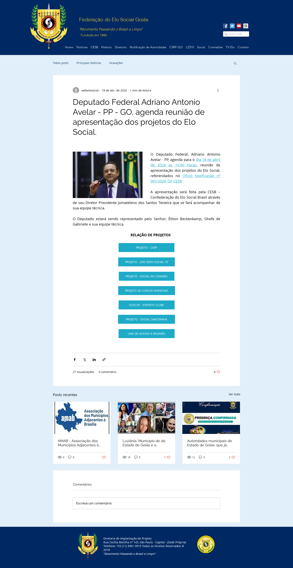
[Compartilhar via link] (104, 359)
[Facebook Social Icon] (225, 26)
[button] (235, 63)
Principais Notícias (89, 63)
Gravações (116, 63)
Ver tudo (234, 394)
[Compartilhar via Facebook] (75, 359)
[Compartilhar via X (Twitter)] (84, 359)
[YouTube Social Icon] (239, 26)
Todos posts (61, 63)
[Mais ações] (217, 90)
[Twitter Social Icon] (232, 26)
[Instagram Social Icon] (245, 26)
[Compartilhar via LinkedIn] (94, 359)
